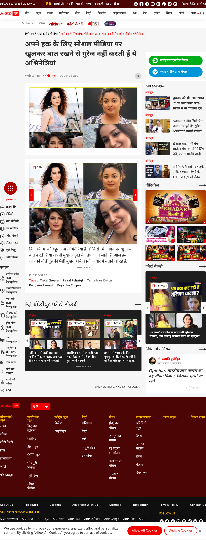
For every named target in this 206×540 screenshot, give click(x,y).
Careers (55, 505)
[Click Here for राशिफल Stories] (56, 24)
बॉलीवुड (54, 34)
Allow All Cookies (145, 531)
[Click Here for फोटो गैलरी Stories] (75, 24)
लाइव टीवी (11, 207)
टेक (145, 13)
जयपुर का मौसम (115, 438)
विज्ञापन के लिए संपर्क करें (194, 4)
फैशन (139, 465)
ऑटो (181, 13)
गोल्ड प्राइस (169, 417)
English (59, 4)
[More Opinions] (202, 349)
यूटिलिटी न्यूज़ (141, 425)
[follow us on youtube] (152, 4)
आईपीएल (60, 432)
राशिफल (87, 423)
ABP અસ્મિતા (92, 519)
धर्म (84, 440)
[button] (10, 192)
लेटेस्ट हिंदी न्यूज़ (6, 419)
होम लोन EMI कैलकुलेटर (11, 327)
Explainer (28, 23)
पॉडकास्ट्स (12, 243)
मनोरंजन (64, 13)
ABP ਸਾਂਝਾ (129, 519)
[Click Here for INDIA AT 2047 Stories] (110, 23)
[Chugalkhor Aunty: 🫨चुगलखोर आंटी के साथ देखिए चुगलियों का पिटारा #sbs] (160, 234)
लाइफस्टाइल (119, 13)
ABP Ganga (111, 519)
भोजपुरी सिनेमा (32, 465)
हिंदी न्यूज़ (29, 34)
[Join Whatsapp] (175, 4)
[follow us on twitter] (135, 4)
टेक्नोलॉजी (6, 459)
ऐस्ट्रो (88, 13)
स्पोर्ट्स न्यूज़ (61, 417)
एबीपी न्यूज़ (49, 76)
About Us (6, 505)
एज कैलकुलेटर (11, 340)
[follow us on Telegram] (169, 4)
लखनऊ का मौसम (115, 463)
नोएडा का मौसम (114, 476)
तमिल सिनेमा (31, 486)
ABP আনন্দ (58, 519)
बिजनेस (102, 13)
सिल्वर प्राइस (198, 417)
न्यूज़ (38, 13)
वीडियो (9, 214)
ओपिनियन (12, 258)
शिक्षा (169, 13)
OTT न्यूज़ (33, 455)
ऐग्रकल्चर (142, 473)
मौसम (42, 23)
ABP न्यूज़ (43, 519)
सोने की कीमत (10, 371)
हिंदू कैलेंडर (88, 448)
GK (135, 13)
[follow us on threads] (147, 4)
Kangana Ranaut (41, 285)
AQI (8, 391)
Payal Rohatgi (73, 280)
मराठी (70, 4)
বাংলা (88, 4)
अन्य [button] (193, 13)
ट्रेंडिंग (157, 13)
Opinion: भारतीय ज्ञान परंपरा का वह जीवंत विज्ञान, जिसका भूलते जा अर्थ (176, 376)
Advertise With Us (85, 505)
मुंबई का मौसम (114, 425)
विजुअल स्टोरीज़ (32, 428)
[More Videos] (202, 185)
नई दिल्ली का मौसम (114, 451)
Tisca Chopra (49, 280)
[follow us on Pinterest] (164, 4)
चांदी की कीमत (10, 382)
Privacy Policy (169, 505)
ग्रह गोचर (87, 456)
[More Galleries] (138, 304)
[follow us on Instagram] (158, 4)
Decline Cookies (181, 531)
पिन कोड (11, 363)
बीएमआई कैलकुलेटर (11, 315)
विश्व (2, 451)
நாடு (108, 4)
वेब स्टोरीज (12, 229)
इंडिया (3, 434)
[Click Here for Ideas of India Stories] (94, 23)
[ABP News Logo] (10, 13)
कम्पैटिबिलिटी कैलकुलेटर (13, 291)
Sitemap (115, 505)
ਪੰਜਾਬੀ (79, 4)
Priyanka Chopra (69, 285)
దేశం (116, 4)
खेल (77, 13)
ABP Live (28, 519)
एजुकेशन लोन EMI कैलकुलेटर (11, 352)
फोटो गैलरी (12, 236)
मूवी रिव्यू (10, 250)
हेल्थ (139, 457)
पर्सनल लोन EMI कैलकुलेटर (12, 278)
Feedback (31, 505)
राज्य (50, 13)
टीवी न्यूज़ (33, 447)
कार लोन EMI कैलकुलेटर (11, 303)
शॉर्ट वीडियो (12, 221)
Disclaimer (140, 505)
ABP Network (9, 519)
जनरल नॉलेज (140, 446)
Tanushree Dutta (99, 280)
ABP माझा (74, 519)
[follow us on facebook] (141, 4)
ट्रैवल (139, 436)
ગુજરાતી (98, 4)
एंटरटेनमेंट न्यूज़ (33, 419)
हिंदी (48, 4)
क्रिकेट (58, 423)
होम (27, 13)
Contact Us (198, 505)
